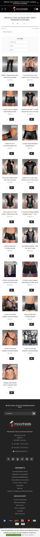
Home (10, 14)
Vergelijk (20, 511)
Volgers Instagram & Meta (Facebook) (20, 491)
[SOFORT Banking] (16, 520)
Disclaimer (20, 485)
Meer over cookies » (28, 535)
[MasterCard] (28, 520)
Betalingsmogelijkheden (20, 477)
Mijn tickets (20, 505)
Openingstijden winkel (20, 471)
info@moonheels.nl (21, 451)
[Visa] (23, 524)
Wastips (20, 488)
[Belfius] (10, 520)
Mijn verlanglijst (20, 508)
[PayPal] (17, 524)
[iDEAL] (22, 520)
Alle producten (20, 513)
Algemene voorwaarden (20, 474)
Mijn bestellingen (20, 502)
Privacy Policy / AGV (20, 482)
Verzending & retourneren (20, 480)
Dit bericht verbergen (13, 535)
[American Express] (4, 520)
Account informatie (20, 499)
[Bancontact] (34, 520)
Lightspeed (32, 528)
